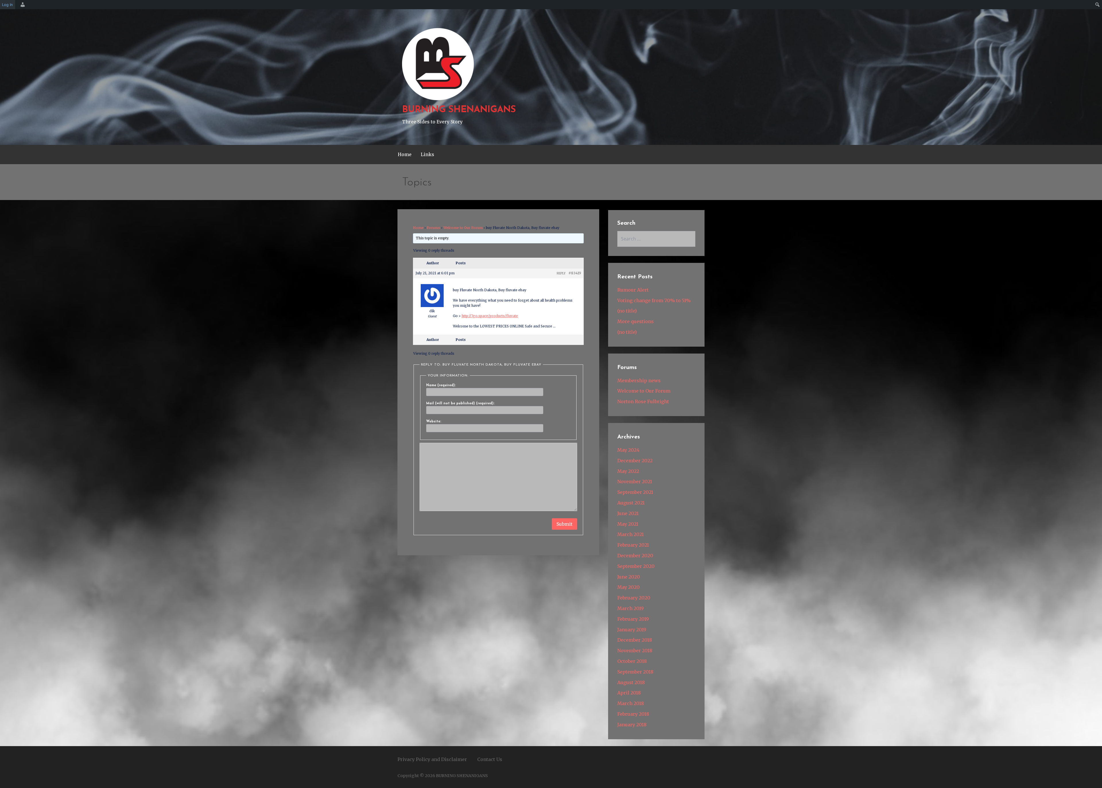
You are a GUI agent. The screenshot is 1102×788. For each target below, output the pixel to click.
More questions (635, 321)
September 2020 (636, 566)
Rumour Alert (633, 290)
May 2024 (628, 450)
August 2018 (631, 682)
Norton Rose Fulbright (643, 401)
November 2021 (634, 481)
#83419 (575, 273)
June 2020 (628, 577)
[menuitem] (21, 4)
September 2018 (635, 672)
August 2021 (631, 503)
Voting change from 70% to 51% (654, 300)
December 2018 (634, 640)
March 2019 (630, 608)
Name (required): (441, 385)
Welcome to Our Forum (463, 228)
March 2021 (630, 534)
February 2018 (633, 714)
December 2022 (635, 460)
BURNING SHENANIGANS (459, 109)
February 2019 (633, 619)
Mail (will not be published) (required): (460, 403)
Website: (433, 421)
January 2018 (632, 724)
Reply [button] (561, 273)
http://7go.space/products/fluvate (489, 316)
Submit (564, 524)
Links (427, 154)
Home (405, 154)
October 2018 (632, 661)
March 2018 (630, 703)
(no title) (627, 311)
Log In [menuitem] (7, 4)
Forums (433, 228)
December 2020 (635, 555)
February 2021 (633, 545)
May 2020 (628, 587)
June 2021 (628, 513)
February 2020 (633, 598)
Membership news (639, 380)
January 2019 (631, 629)
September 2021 (635, 492)
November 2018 (634, 650)
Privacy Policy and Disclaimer (432, 759)
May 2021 (627, 524)
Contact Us (489, 759)
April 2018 (629, 693)
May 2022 (628, 471)
